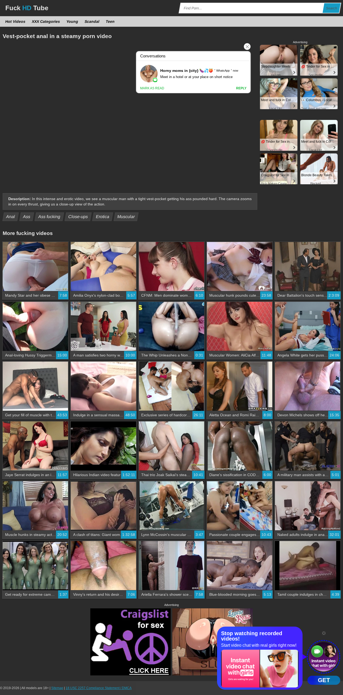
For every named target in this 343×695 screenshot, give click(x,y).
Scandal (92, 21)
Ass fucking (49, 216)
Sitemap (57, 688)
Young (72, 21)
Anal (11, 216)
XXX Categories (46, 21)
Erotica (103, 216)
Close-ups (78, 216)
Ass (27, 216)
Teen (110, 21)
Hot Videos (15, 21)
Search (332, 8)
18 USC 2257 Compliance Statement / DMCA (99, 688)
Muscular (126, 216)
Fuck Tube (26, 8)
